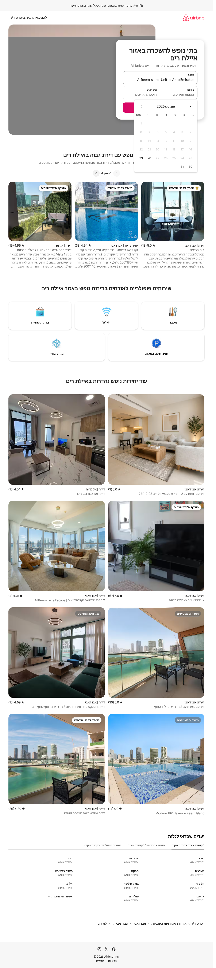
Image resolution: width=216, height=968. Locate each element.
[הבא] (96, 173)
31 (182, 167)
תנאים (100, 961)
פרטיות (112, 961)
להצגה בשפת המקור (82, 5)
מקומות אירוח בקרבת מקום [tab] (187, 845)
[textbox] (179, 94)
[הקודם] (116, 173)
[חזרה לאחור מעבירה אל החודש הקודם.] (190, 106)
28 (149, 158)
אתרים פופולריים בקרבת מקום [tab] (102, 845)
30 (190, 167)
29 (141, 158)
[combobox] (160, 79)
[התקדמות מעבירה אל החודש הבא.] (141, 106)
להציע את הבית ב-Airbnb (29, 17)
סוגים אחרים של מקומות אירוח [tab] (146, 845)
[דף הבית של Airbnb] (193, 17)
